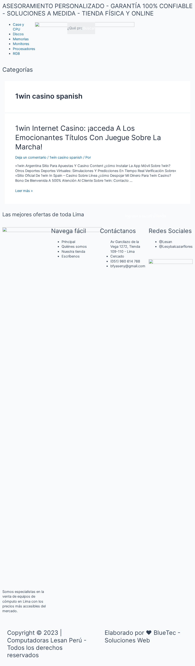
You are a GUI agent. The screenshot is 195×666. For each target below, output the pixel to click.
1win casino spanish (65, 157)
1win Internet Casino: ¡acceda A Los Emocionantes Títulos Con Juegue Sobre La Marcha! (88, 137)
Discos (18, 34)
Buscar (89, 28)
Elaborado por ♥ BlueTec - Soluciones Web (142, 636)
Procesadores (24, 49)
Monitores (21, 44)
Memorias (21, 39)
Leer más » (24, 191)
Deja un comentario (30, 157)
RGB (16, 53)
